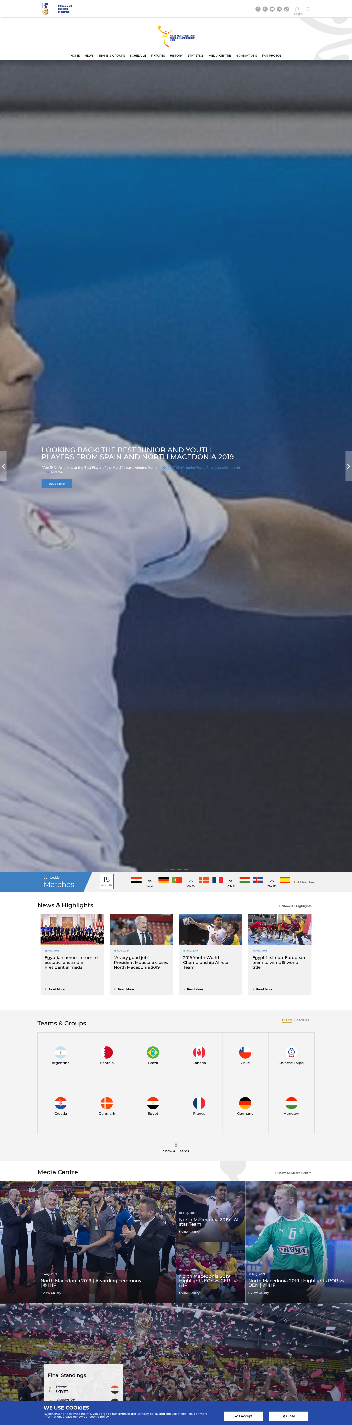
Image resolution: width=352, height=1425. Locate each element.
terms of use (127, 1414)
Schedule (138, 55)
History (176, 55)
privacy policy (148, 1414)
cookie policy (99, 1416)
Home (75, 55)
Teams (287, 1020)
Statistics (196, 55)
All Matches (306, 882)
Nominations (246, 55)
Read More (57, 484)
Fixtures (158, 55)
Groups (302, 1020)
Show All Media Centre (294, 1173)
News (89, 55)
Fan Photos (272, 55)
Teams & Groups (112, 55)
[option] (176, 466)
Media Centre (220, 55)
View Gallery (52, 1293)
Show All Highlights (296, 906)
